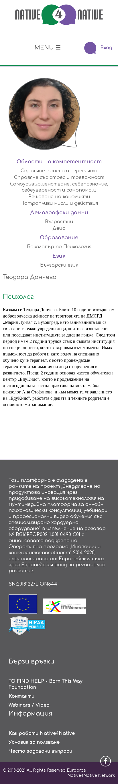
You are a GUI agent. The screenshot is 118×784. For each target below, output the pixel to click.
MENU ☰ (47, 47)
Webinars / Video (29, 705)
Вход (106, 47)
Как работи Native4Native (42, 733)
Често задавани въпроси (40, 751)
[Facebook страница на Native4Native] (105, 761)
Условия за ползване (34, 742)
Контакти (21, 696)
